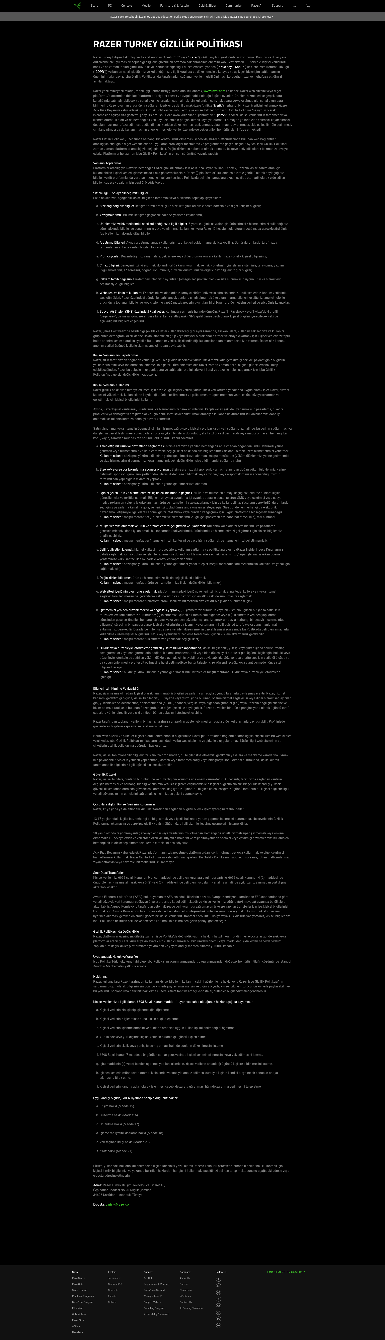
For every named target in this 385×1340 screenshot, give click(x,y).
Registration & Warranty (157, 1284)
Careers (184, 1284)
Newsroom (186, 1290)
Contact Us (186, 1302)
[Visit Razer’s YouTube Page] (218, 1305)
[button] (308, 5)
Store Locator (79, 1290)
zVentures (185, 1296)
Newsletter (78, 1332)
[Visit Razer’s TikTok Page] (218, 1312)
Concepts (113, 1290)
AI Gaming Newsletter (191, 1308)
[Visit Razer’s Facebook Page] (218, 1279)
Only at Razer (79, 1314)
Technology (114, 1278)
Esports (112, 1296)
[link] (77, 6)
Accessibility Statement (156, 1314)
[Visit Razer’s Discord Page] (218, 1325)
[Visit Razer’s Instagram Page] (218, 1286)
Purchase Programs (83, 1296)
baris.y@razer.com (118, 1204)
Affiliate (76, 1326)
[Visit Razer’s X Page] (218, 1299)
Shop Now (265, 16)
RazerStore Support (154, 1290)
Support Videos (152, 1302)
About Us (185, 1278)
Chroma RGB (115, 1284)
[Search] (295, 6)
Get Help (148, 1278)
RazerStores (78, 1278)
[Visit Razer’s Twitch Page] (218, 1319)
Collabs (112, 1302)
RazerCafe (77, 1284)
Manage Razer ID (153, 1296)
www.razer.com (214, 91)
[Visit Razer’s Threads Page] (218, 1292)
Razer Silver (78, 1320)
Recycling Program (154, 1308)
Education (77, 1308)
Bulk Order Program (82, 1302)
